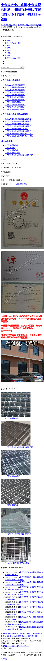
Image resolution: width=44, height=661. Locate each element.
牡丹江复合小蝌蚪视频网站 (15, 92)
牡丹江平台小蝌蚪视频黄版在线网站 (18, 126)
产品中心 (8, 45)
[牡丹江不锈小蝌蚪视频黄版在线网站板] (15, 445)
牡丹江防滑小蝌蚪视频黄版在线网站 (18, 121)
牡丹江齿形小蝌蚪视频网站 (15, 90)
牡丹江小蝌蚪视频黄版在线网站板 (17, 124)
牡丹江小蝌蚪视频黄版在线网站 (14, 114)
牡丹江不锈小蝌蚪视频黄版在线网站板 (19, 155)
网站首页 (8, 40)
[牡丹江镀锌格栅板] (15, 503)
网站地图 (38, 25)
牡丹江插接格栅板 (11, 145)
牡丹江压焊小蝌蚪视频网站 (15, 85)
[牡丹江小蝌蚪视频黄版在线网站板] (15, 561)
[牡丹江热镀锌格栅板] (15, 474)
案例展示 (8, 50)
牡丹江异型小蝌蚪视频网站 (15, 95)
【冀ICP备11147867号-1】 (20, 646)
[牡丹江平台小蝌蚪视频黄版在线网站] (15, 532)
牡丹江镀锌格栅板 (11, 150)
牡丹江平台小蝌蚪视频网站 (15, 100)
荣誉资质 (8, 55)
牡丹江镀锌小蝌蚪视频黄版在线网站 (18, 131)
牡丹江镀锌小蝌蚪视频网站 (15, 105)
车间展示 (8, 53)
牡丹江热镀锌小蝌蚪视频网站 (15, 110)
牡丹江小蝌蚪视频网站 (10, 80)
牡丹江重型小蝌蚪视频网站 (15, 97)
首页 (17, 184)
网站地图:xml (6, 646)
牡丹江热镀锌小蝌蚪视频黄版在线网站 (19, 136)
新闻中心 (8, 48)
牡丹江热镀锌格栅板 (12, 153)
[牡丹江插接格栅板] (15, 416)
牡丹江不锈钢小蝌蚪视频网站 (15, 87)
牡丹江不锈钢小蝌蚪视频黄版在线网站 (19, 134)
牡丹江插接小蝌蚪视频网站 (15, 107)
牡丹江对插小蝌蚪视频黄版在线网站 (18, 119)
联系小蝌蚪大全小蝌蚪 (26, 25)
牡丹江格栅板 (6, 141)
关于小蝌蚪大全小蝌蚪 (9, 25)
